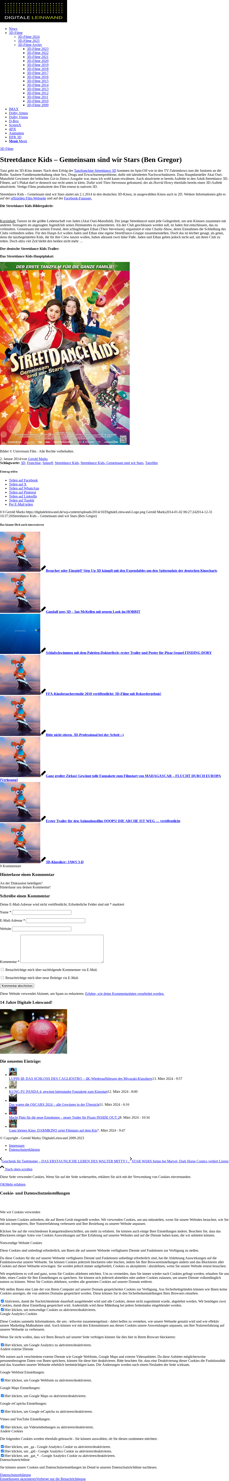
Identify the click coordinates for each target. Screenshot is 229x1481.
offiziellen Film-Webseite (28, 198)
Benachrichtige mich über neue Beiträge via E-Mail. (42, 978)
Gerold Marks (38, 459)
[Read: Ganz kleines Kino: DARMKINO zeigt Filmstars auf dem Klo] (13, 1126)
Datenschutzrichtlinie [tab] (15, 1460)
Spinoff (47, 463)
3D (23, 463)
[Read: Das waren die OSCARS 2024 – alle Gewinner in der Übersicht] (13, 1100)
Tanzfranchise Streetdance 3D (95, 170)
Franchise (34, 463)
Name (5, 912)
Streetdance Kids (67, 463)
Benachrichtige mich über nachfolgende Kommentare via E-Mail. (51, 970)
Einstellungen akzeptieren (18, 1479)
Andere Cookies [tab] (11, 1431)
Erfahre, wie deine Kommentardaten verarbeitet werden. (124, 994)
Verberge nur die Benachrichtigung (61, 1479)
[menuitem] (119, 29)
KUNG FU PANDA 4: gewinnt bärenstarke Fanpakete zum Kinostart (58, 1091)
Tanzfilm (151, 463)
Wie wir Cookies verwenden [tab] (20, 1212)
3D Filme (6, 149)
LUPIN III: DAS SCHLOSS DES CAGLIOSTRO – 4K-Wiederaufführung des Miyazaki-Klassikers (80, 1079)
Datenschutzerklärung (15, 1475)
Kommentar (9, 962)
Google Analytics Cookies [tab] (18, 1314)
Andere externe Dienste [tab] (16, 1349)
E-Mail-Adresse (12, 920)
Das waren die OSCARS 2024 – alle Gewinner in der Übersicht (54, 1104)
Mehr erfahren (15, 1184)
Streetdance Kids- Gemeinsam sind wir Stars (112, 463)
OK (2, 1184)
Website (5, 929)
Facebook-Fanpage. (78, 198)
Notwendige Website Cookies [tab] (21, 1243)
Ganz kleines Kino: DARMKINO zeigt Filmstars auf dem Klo (53, 1130)
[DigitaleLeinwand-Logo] (33, 21)
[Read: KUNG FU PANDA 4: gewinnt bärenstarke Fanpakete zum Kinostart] (13, 1087)
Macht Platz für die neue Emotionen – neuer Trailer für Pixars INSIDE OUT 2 (64, 1117)
